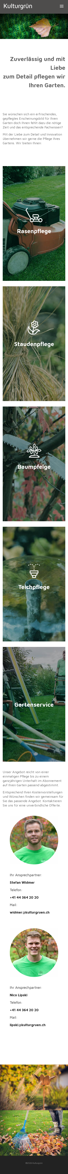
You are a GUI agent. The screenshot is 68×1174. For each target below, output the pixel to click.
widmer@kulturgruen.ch (30, 912)
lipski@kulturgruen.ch (28, 1025)
